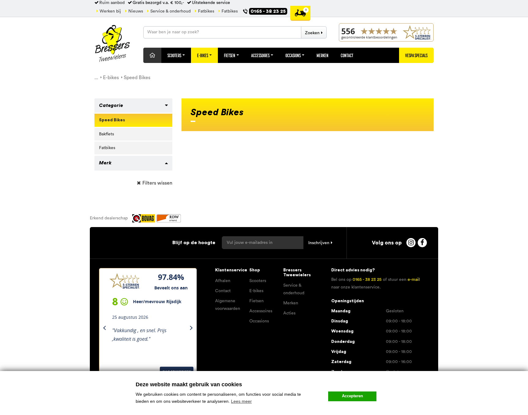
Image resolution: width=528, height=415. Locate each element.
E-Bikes (203, 55)
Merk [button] (105, 162)
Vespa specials (416, 55)
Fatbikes (206, 11)
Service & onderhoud (170, 11)
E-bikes (256, 291)
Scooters (174, 55)
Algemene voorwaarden (227, 305)
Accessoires (260, 55)
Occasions (293, 55)
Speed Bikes (112, 120)
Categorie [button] (111, 105)
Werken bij (110, 11)
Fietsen (230, 55)
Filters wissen (157, 183)
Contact (347, 55)
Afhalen (222, 281)
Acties (289, 313)
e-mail (414, 279)
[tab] (133, 105)
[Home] (152, 55)
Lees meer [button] (241, 401)
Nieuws (135, 11)
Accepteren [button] (352, 396)
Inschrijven (318, 243)
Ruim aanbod (112, 3)
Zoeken (312, 33)
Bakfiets (106, 134)
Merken (322, 55)
